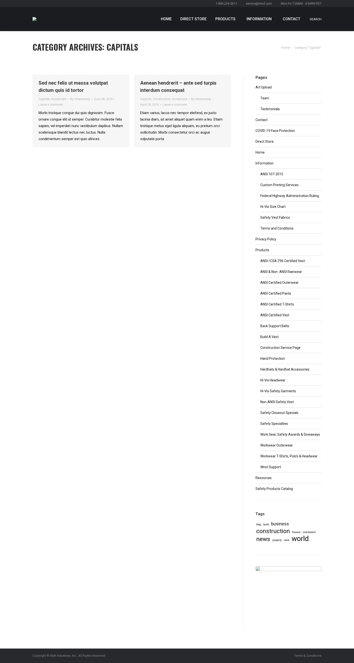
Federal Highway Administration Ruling (289, 196)
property (277, 540)
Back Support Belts (274, 326)
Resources (264, 478)
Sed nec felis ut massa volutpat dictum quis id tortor (73, 86)
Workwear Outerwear (276, 445)
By (80, 99)
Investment (58, 99)
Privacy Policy (266, 239)
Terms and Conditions (277, 228)
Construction (162, 99)
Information (265, 163)
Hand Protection (272, 358)
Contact (262, 120)
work (286, 540)
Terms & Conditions (307, 655)
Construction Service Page (280, 348)
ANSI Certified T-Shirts (277, 304)
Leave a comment (51, 104)
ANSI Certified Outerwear (279, 282)
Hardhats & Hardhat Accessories (284, 369)
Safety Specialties (274, 424)
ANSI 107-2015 (271, 174)
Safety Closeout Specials (279, 413)
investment (309, 532)
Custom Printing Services (279, 185)
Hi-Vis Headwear (272, 380)
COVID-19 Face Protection (275, 131)
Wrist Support (270, 467)
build (266, 524)
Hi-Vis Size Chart (273, 207)
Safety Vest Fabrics (275, 217)
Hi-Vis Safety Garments (278, 391)
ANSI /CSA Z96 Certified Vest (282, 261)
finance (296, 532)
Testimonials (270, 109)
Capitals (44, 99)
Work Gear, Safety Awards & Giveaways (290, 434)
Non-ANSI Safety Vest (277, 402)
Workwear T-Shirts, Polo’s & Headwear (289, 456)
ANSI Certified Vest (274, 315)
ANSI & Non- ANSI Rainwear (281, 272)
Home (285, 47)
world (300, 539)
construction (273, 531)
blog (258, 524)
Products (262, 250)
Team (264, 98)
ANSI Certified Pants (275, 293)
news (263, 539)
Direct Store (265, 141)
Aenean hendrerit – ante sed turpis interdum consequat (178, 86)
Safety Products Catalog (274, 489)
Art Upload (264, 87)
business (280, 523)
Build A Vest (269, 337)
